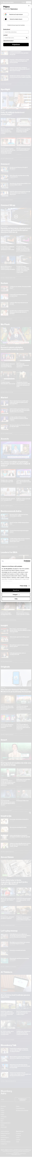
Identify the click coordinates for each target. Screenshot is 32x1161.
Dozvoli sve (16, 590)
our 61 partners (8, 568)
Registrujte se (14, 9)
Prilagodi (15, 594)
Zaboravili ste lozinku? (8, 40)
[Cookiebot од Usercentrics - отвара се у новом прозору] (23, 561)
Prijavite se (16, 44)
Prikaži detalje (23, 585)
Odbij (16, 598)
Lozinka (5, 35)
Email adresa (6, 29)
